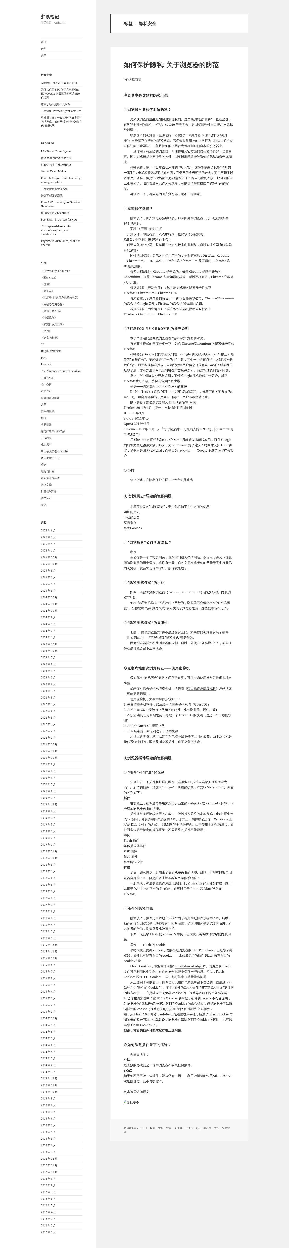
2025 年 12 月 (49, 557)
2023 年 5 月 (48, 671)
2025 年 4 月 (48, 584)
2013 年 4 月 (48, 1132)
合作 (43, 48)
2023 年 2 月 (48, 684)
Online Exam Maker (53, 171)
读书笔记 (46, 498)
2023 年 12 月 (49, 644)
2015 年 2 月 (48, 1005)
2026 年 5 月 (48, 537)
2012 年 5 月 (48, 1205)
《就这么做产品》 (51, 311)
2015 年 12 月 (49, 945)
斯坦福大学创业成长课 (54, 451)
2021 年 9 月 (48, 764)
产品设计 (46, 391)
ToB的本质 (47, 378)
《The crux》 (49, 277)
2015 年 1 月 (48, 1011)
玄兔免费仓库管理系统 (54, 189)
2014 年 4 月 (48, 1052)
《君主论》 (47, 291)
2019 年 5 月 (48, 824)
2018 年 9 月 (48, 864)
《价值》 (46, 284)
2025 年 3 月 (48, 590)
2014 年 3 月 (48, 1058)
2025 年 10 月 (49, 564)
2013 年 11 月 (49, 1085)
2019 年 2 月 (48, 838)
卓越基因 (46, 424)
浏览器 (207, 1128)
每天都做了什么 (50, 458)
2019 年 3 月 (48, 831)
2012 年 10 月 (49, 1172)
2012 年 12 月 (49, 1158)
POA (43, 358)
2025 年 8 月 (48, 570)
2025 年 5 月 (48, 577)
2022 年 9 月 (48, 697)
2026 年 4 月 (48, 544)
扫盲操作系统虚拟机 (201, 688)
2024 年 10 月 (49, 610)
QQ (198, 1128)
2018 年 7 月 (48, 871)
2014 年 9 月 (48, 1025)
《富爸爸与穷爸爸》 (53, 304)
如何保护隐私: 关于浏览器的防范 (171, 64)
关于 (43, 55)
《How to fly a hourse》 (56, 271)
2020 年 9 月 (48, 778)
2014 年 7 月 (48, 1038)
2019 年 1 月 (48, 844)
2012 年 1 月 (48, 1232)
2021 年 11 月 (49, 751)
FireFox (189, 1128)
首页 (43, 42)
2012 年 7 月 (48, 1192)
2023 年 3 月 (48, 677)
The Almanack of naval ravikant (61, 371)
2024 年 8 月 (48, 617)
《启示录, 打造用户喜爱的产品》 (60, 297)
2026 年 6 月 (48, 530)
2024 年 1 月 (48, 637)
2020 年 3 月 (48, 798)
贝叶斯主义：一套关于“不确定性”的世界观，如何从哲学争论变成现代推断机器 (61, 121)
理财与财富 (47, 471)
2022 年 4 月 (48, 724)
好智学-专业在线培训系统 (56, 165)
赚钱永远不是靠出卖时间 (55, 104)
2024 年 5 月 (48, 624)
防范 (216, 1128)
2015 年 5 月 (48, 985)
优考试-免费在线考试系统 (56, 158)
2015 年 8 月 (48, 965)
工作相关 (46, 438)
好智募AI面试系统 (52, 195)
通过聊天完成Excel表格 (55, 213)
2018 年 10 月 (49, 858)
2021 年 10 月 (49, 757)
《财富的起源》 (50, 337)
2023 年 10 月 (49, 651)
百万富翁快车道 (50, 478)
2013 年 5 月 (48, 1125)
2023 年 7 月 (48, 657)
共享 (43, 404)
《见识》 (46, 331)
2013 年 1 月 (48, 1152)
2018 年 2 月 (48, 891)
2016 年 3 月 (48, 931)
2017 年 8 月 (48, 898)
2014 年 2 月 (48, 1065)
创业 (43, 418)
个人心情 (46, 384)
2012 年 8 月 (48, 1185)
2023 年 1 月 (48, 691)
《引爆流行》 (49, 317)
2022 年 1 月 (48, 737)
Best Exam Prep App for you (59, 219)
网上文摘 (46, 485)
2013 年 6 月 (48, 1118)
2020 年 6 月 (48, 791)
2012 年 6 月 (48, 1199)
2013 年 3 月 (48, 1138)
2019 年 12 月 (49, 804)
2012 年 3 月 (48, 1219)
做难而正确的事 (50, 398)
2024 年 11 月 (49, 604)
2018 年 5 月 (48, 884)
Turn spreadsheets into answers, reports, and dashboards (56, 230)
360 (179, 1128)
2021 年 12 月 (49, 744)
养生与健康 (47, 411)
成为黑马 (46, 444)
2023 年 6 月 (48, 664)
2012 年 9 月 (48, 1179)
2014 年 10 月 (49, 1018)
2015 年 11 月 (49, 951)
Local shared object (189, 966)
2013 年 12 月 (49, 1078)
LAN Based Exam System (56, 151)
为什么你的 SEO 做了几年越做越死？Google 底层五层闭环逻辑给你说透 (60, 93)
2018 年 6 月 (48, 878)
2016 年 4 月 (48, 925)
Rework (46, 364)
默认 (43, 505)
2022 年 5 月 (48, 717)
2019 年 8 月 (48, 811)
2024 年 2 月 (48, 631)
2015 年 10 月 (49, 958)
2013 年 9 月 (48, 1098)
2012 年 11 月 (49, 1165)
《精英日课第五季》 (53, 324)
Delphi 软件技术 (51, 351)
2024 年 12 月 (49, 597)
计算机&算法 (48, 491)
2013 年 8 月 (48, 1105)
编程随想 (134, 79)
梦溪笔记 (50, 16)
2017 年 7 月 (48, 905)
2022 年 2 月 (48, 731)
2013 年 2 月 (48, 1145)
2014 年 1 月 (48, 1072)
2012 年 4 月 (48, 1212)
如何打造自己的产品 (53, 431)
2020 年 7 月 (48, 784)
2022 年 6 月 (48, 711)
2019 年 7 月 (48, 818)
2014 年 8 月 (48, 1031)
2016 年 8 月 (48, 918)
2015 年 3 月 (48, 998)
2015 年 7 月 (48, 971)
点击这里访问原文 (136, 1092)
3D (42, 344)
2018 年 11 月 (49, 851)
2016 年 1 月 (48, 938)
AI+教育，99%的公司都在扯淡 (59, 83)
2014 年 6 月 (48, 1045)
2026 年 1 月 (48, 550)
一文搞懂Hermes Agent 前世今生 (61, 111)
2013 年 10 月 (49, 1092)
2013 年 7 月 (48, 1112)
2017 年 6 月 (48, 911)
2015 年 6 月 (48, 978)
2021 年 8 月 (48, 771)
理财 (43, 464)
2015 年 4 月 (48, 991)
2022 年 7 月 (48, 704)
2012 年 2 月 (48, 1225)
